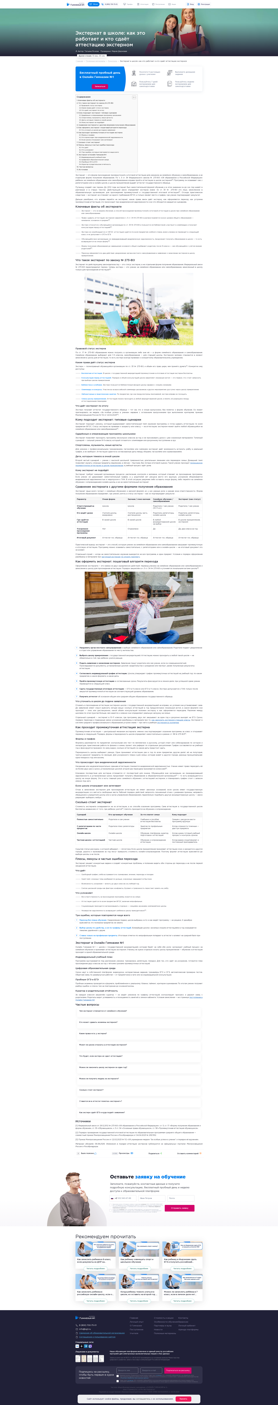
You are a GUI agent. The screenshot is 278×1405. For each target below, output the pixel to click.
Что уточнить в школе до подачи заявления (98, 130)
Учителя (134, 1333)
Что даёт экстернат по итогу (93, 110)
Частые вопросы (86, 167)
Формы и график (87, 135)
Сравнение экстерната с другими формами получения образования (107, 125)
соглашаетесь (143, 1399)
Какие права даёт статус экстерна (95, 108)
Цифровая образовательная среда (95, 159)
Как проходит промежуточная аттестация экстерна (100, 132)
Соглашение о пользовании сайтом (97, 1337)
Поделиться (154, 1153)
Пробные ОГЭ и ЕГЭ (89, 162)
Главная (79, 61)
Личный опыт (137, 1322)
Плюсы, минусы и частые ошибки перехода (96, 145)
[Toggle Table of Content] (133, 97)
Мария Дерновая (119, 51)
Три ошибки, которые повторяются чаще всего (100, 152)
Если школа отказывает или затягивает (97, 140)
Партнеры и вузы (163, 1326)
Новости (158, 1330)
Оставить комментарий (188, 1153)
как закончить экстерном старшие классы (170, 720)
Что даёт (84, 147)
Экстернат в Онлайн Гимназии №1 (92, 154)
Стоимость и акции (164, 1318)
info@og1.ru (85, 1329)
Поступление (136, 1330)
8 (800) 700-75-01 (111, 4)
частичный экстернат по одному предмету (121, 557)
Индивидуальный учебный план (93, 157)
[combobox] (114, 1198)
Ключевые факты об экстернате (91, 100)
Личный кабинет (186, 1326)
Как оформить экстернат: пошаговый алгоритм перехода (102, 127)
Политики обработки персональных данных (135, 1378)
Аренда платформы (188, 1329)
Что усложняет (87, 150)
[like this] (95, 1153)
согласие (143, 1204)
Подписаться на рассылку (178, 1370)
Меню (95, 4)
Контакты (183, 1318)
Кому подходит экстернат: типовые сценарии (97, 113)
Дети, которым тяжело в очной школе (97, 120)
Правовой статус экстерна (91, 105)
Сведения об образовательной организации (102, 1333)
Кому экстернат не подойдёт (93, 122)
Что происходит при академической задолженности (102, 137)
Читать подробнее (96, 1268)
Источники (83, 169)
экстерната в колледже (168, 723)
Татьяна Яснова (91, 51)
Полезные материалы (95, 61)
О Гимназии (136, 1326)
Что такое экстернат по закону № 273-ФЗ (95, 103)
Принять (183, 1399)
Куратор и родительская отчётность (96, 164)
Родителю (112, 61)
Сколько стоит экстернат (89, 142)
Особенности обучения (166, 1322)
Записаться (100, 86)
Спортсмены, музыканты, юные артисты (97, 117)
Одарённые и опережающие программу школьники (101, 115)
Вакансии (183, 1322)
